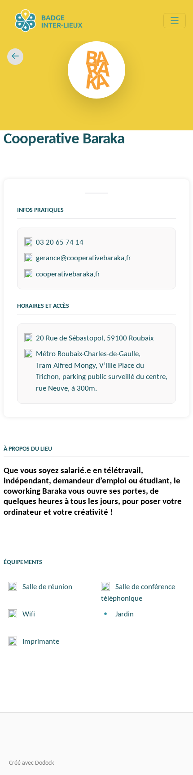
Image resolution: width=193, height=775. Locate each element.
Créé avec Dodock (31, 763)
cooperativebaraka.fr (68, 274)
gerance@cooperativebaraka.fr (83, 258)
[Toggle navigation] (174, 20)
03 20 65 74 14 (59, 242)
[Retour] (15, 56)
